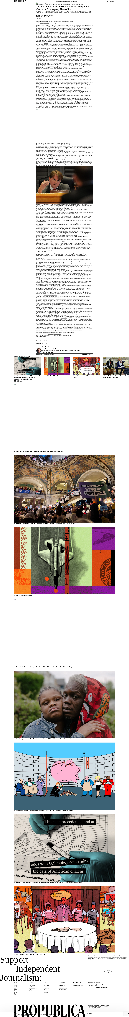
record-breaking (51, 53)
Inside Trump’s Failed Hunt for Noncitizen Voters (86, 376)
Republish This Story (87, 354)
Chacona (48, 75)
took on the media (52, 288)
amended (63, 56)
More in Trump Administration (22, 356)
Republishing (98, 1006)
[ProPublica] (20, 1)
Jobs (15, 993)
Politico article (78, 232)
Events (15, 992)
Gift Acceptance (101, 1007)
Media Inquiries (62, 989)
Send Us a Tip (62, 985)
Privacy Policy (105, 1006)
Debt (30, 989)
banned (48, 41)
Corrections (61, 986)
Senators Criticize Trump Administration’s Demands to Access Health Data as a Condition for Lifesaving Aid (27, 377)
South (45, 986)
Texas (45, 989)
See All (30, 990)
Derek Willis (39, 340)
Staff (15, 988)
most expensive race (58, 243)
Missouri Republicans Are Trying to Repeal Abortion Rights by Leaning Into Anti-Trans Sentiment (46, 523)
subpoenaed (51, 60)
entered (52, 66)
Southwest (46, 988)
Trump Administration (49, 354)
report (88, 52)
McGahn (55, 75)
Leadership (16, 986)
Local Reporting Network (47, 991)
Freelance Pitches (63, 988)
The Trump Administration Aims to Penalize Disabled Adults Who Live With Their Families (44, 739)
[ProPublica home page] (49, 1010)
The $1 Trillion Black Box (52, 376)
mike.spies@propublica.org (54, 334)
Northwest (46, 985)
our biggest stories (44, 23)
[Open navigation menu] (107, 1)
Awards (16, 990)
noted (70, 285)
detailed (52, 296)
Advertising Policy (92, 1007)
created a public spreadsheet (50, 295)
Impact (15, 985)
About (15, 984)
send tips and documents (63, 335)
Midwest (46, 984)
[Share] (37, 18)
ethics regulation (74, 144)
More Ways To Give (78, 985)
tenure (40, 159)
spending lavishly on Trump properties (83, 59)
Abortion (31, 984)
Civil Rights (32, 985)
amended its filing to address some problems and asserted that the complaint (63, 303)
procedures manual (81, 44)
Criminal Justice (33, 988)
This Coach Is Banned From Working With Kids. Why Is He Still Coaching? (39, 451)
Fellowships (17, 994)
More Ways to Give (108, 972)
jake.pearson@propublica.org (43, 335)
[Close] (128, 1013)
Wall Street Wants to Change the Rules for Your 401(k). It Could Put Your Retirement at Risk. (44, 810)
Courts (30, 986)
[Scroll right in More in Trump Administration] (113, 356)
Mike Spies (40, 15)
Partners (16, 989)
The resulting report (41, 281)
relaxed (46, 43)
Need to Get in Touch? (43, 346)
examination (64, 318)
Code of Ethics (91, 1006)
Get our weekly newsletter (101, 987)
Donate (112, 1)
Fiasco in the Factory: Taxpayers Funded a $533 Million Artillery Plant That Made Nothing (44, 667)
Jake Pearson (49, 15)
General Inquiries (63, 984)
